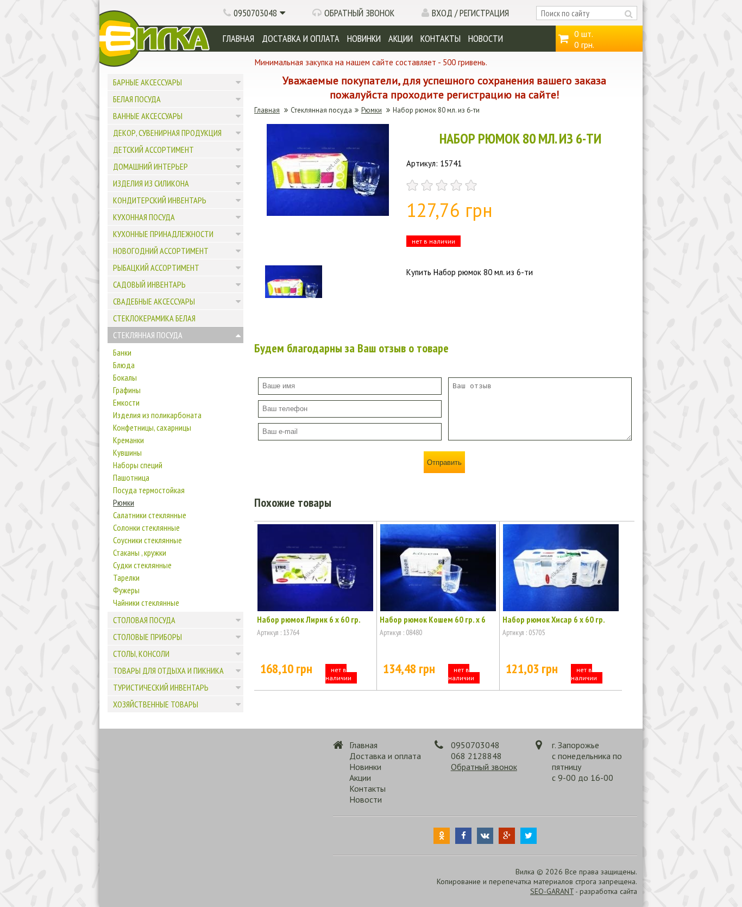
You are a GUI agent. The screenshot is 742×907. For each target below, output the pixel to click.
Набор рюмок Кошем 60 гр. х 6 (433, 619)
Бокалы (125, 377)
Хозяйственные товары (155, 704)
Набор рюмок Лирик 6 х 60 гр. (309, 619)
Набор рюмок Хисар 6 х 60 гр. (553, 619)
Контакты (440, 38)
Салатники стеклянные (149, 515)
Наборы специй (137, 464)
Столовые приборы (147, 636)
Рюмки (123, 502)
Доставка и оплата (300, 38)
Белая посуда (137, 99)
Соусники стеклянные (147, 540)
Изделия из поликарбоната (157, 414)
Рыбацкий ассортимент (156, 267)
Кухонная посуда (144, 217)
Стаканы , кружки (139, 552)
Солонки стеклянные (146, 527)
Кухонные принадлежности (163, 233)
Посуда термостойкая (149, 489)
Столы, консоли (141, 653)
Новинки (364, 38)
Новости (485, 38)
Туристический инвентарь (161, 687)
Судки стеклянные (142, 565)
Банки (122, 352)
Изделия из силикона (151, 183)
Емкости (126, 402)
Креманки (128, 439)
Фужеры (126, 590)
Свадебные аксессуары (154, 301)
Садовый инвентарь (149, 284)
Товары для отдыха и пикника (168, 670)
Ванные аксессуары (148, 115)
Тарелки (126, 577)
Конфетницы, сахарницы (152, 427)
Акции (400, 38)
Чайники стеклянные (146, 602)
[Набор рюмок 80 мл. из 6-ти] (328, 213)
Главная (238, 38)
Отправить (444, 462)
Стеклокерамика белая (154, 318)
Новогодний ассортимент (161, 250)
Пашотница (131, 477)
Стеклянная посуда (148, 335)
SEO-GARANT (552, 891)
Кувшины (127, 452)
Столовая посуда (144, 619)
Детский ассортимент (153, 149)
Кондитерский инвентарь (159, 200)
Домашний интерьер (150, 166)
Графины (127, 389)
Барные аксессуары (147, 82)
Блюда (124, 364)
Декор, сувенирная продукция (167, 132)
